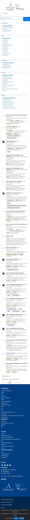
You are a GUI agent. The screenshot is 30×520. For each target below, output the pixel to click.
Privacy (2, 507)
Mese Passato (7, 104)
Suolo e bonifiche (5, 397)
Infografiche (7, 66)
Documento (7, 27)
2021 (20, 309)
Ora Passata (7, 99)
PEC (2, 476)
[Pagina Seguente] (19, 382)
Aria (2, 394)
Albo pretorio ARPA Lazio (6, 502)
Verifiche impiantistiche (7, 437)
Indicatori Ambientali (6, 390)
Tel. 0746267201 (5, 471)
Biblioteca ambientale (6, 442)
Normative (6, 67)
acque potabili (11, 138)
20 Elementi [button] (6, 376)
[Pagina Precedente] (2, 382)
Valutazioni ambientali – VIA (8, 412)
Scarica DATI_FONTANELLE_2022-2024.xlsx (16, 329)
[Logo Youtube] (7, 465)
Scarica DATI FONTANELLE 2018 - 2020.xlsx (16, 274)
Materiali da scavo (5, 435)
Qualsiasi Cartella (8, 75)
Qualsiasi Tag (6, 38)
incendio (6, 53)
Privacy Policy (9, 518)
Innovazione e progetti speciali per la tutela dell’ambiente (12, 416)
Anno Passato (7, 106)
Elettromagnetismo (6, 401)
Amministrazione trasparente (7, 499)
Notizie (6, 64)
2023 (23, 311)
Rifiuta (16, 518)
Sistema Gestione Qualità (7, 423)
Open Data (4, 413)
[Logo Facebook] (2, 465)
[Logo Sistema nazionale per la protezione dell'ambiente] (19, 6)
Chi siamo (3, 421)
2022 (8, 295)
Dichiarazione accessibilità (6, 504)
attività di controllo (13, 135)
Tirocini (3, 448)
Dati (5, 83)
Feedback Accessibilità (17, 476)
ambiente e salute (12, 269)
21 (18, 383)
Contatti (3, 424)
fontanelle (16, 295)
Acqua (2, 392)
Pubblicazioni (7, 78)
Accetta (22, 518)
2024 (5, 50)
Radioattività (4, 403)
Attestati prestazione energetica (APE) (10, 439)
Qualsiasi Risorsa (8, 25)
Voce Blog (7, 31)
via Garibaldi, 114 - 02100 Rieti (8, 469)
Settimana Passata (9, 103)
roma (5, 48)
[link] (1, 16)
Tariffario (3, 433)
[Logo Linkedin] (10, 465)
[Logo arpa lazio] (10, 6)
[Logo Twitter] (5, 465)
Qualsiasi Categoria (8, 62)
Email (5, 476)
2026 (5, 46)
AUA (2, 408)
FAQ (2, 441)
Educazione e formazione (7, 446)
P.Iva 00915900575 (5, 473)
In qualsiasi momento (9, 98)
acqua (5, 43)
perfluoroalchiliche (13, 207)
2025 (5, 55)
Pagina (6, 29)
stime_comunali (8, 85)
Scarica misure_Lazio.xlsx (21, 353)
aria (5, 41)
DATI (5, 80)
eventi (5, 52)
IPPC (2, 406)
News (2, 452)
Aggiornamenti (5, 453)
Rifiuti (2, 399)
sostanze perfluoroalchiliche (16, 205)
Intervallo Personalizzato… (10, 108)
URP (2, 426)
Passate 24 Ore (7, 101)
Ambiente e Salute (6, 404)
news (5, 40)
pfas (8, 151)
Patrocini (3, 444)
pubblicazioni (7, 45)
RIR (2, 410)
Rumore (3, 396)
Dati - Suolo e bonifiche (10, 88)
